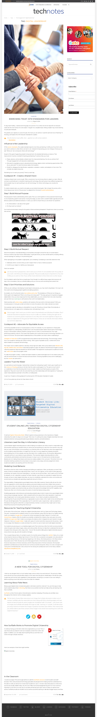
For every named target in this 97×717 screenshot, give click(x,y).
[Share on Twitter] (57, 384)
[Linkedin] (86, 1)
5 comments (24, 694)
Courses (64, 4)
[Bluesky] (84, 1)
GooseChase (8, 517)
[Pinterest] (90, 1)
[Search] (68, 5)
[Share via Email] (62, 384)
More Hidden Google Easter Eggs (25, 1)
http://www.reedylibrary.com (12, 548)
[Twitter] (82, 1)
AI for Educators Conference (43, 4)
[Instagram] (88, 1)
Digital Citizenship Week (17, 435)
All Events (56, 4)
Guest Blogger (36, 430)
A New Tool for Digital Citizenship (34, 567)
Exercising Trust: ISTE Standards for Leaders (33, 119)
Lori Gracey (36, 569)
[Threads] (92, 1)
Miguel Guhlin (36, 121)
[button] (13, 1)
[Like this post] (54, 384)
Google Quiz (13, 519)
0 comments (20, 384)
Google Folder (19, 521)
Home (5, 17)
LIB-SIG (51, 535)
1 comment (22, 553)
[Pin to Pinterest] (59, 384)
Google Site (18, 515)
